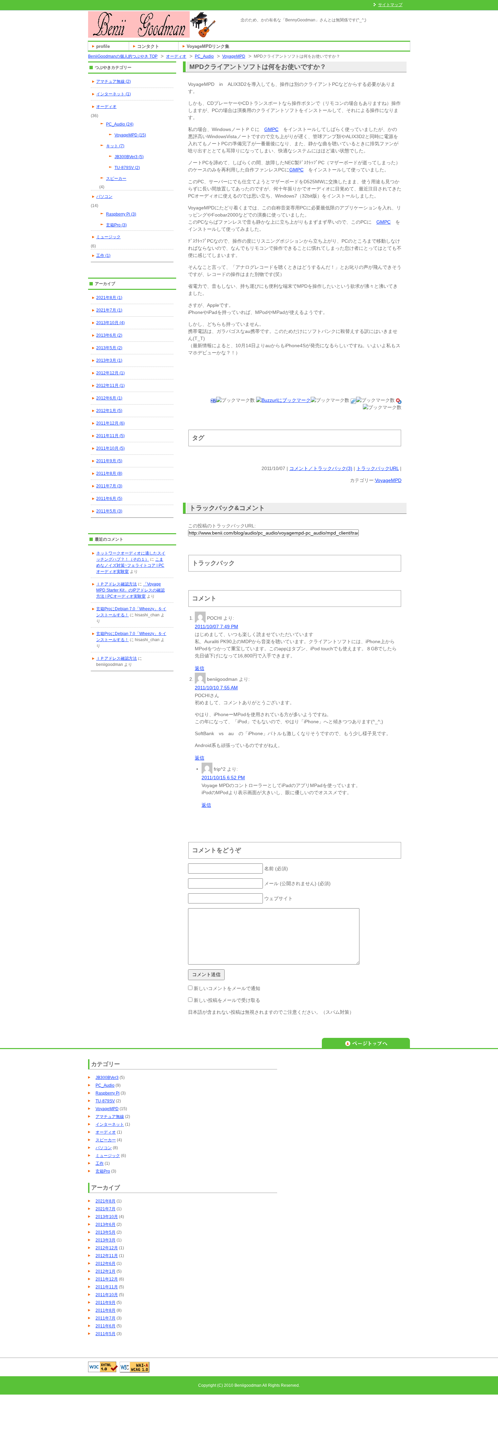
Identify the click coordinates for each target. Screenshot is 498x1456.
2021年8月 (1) (109, 297)
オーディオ (176, 56)
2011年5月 (106, 1333)
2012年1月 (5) (109, 410)
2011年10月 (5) (110, 448)
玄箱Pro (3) (116, 225)
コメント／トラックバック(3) (320, 468)
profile (103, 46)
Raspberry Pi (108, 1093)
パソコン (104, 196)
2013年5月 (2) (109, 348)
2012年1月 (106, 1271)
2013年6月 (106, 1224)
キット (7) (115, 146)
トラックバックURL (377, 468)
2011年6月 (106, 1326)
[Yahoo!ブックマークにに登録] (398, 400)
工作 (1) (103, 255)
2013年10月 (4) (110, 322)
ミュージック (108, 237)
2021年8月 (106, 1201)
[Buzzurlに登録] (283, 400)
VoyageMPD (233, 56)
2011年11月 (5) (110, 435)
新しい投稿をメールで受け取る (227, 1000)
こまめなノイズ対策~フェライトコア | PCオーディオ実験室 (130, 565)
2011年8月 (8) (109, 473)
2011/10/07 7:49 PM (216, 626)
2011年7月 (106, 1318)
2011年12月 (107, 1279)
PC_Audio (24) (119, 124)
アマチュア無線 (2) (113, 81)
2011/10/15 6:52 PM (223, 777)
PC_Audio (204, 56)
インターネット (110, 1124)
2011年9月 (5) (109, 461)
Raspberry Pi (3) (121, 214)
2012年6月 (106, 1263)
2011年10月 (107, 1294)
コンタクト (148, 46)
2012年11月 (107, 1255)
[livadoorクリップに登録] (353, 400)
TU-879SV (105, 1101)
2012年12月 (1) (110, 373)
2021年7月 (106, 1209)
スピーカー (116, 178)
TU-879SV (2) (127, 167)
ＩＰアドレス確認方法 (116, 584)
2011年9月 (106, 1302)
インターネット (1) (113, 94)
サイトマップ (390, 4)
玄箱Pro (103, 1171)
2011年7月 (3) (109, 486)
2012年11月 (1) (110, 385)
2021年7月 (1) (109, 310)
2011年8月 (106, 1310)
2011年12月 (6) (110, 423)
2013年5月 (106, 1232)
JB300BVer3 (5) (129, 156)
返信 (199, 668)
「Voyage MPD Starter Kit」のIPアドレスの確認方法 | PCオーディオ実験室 (130, 590)
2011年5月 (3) (109, 511)
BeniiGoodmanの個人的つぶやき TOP (123, 56)
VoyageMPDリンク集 (208, 46)
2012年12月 (107, 1248)
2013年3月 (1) (109, 360)
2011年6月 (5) (109, 498)
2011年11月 (107, 1287)
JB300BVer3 (107, 1077)
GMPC (271, 129)
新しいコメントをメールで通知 (227, 988)
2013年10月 (107, 1216)
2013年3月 (106, 1240)
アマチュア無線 (110, 1116)
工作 (100, 1163)
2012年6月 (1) (109, 398)
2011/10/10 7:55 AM (216, 687)
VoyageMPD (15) (130, 135)
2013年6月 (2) (109, 335)
